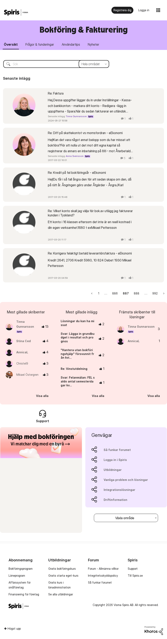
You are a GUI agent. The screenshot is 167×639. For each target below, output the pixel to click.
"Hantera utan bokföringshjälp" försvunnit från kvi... (77, 353)
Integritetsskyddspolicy (103, 575)
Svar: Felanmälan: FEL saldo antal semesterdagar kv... (78, 381)
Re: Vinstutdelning (74, 368)
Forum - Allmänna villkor (103, 568)
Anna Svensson (75, 156)
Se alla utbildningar (60, 594)
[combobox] (53, 64)
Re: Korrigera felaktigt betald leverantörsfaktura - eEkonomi (90, 253)
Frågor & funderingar (39, 44)
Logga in (143, 10)
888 (136, 293)
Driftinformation (115, 499)
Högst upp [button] (14, 628)
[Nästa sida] (163, 293)
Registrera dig (122, 10)
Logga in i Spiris (115, 460)
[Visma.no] (16, 12)
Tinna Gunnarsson (76, 116)
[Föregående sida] (92, 293)
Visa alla (42, 396)
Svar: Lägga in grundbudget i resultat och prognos (77, 337)
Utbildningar (113, 470)
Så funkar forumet (117, 450)
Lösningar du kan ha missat (77, 323)
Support (133, 568)
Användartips (71, 44)
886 (115, 293)
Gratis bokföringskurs (62, 568)
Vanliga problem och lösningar (126, 479)
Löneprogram (17, 575)
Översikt (11, 44)
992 (155, 293)
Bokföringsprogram (21, 568)
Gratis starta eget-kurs (63, 575)
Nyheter (93, 44)
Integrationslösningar (119, 489)
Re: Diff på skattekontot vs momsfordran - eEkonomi (85, 133)
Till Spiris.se (135, 575)
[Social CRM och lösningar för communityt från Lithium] (154, 630)
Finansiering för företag (24, 594)
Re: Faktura (56, 93)
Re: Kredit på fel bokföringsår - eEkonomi (77, 173)
